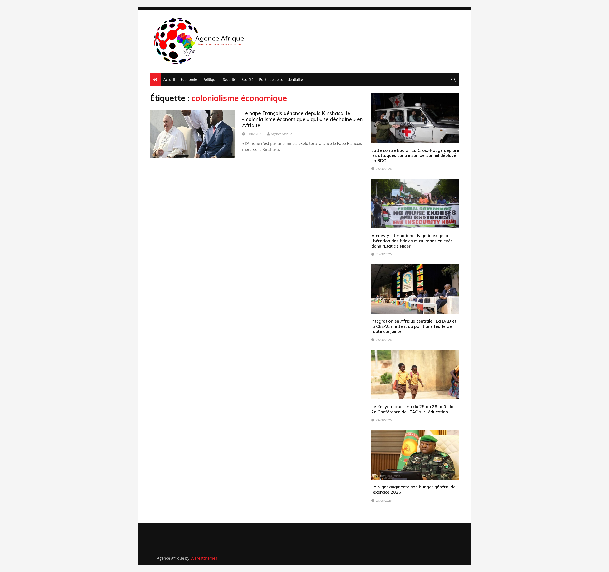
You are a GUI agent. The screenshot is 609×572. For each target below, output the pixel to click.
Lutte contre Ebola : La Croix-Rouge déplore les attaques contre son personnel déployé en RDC (415, 155)
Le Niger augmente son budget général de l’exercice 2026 (413, 489)
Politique (210, 79)
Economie (189, 79)
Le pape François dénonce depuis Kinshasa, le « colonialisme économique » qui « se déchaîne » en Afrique (302, 119)
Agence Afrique (281, 134)
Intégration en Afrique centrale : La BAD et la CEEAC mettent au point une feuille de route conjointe (413, 326)
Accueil (169, 79)
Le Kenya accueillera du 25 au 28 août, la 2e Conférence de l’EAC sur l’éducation (412, 409)
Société (247, 79)
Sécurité (229, 79)
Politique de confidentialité (281, 79)
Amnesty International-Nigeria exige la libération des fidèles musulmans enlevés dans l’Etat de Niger (412, 240)
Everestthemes (203, 558)
